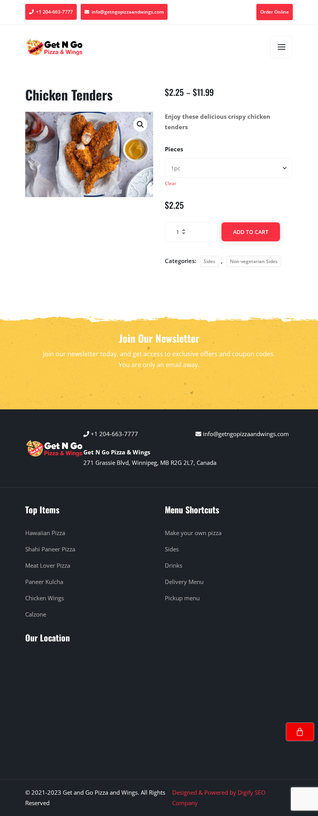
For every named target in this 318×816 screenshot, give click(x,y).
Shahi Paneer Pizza (50, 549)
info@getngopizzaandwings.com (126, 12)
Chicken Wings (44, 598)
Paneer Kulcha (44, 582)
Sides (209, 261)
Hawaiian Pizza (45, 533)
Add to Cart (250, 232)
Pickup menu (182, 598)
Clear (170, 183)
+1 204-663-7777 (53, 12)
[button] (140, 125)
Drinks (173, 565)
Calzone (35, 614)
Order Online (274, 12)
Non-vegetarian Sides (254, 261)
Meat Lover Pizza (47, 565)
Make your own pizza (193, 533)
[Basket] (300, 731)
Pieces (174, 149)
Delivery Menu (184, 582)
